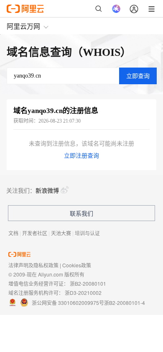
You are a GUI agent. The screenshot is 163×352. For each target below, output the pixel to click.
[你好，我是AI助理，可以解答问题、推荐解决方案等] (116, 9)
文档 (13, 232)
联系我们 (81, 213)
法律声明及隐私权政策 (33, 265)
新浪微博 (47, 190)
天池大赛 (61, 232)
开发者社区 (34, 232)
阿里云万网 (23, 26)
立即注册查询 (81, 156)
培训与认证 (87, 232)
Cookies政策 (76, 265)
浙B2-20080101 (88, 283)
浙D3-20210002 (83, 292)
